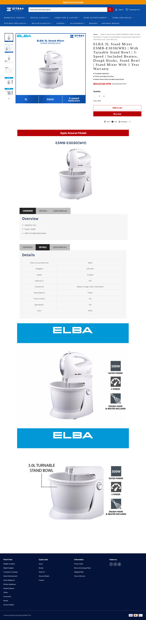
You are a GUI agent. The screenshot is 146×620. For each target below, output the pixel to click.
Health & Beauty (41, 23)
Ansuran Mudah (110, 23)
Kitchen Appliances (15, 23)
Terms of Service (79, 576)
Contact (41, 580)
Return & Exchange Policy (82, 568)
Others (60, 23)
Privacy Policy (78, 564)
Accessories (77, 23)
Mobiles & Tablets (14, 18)
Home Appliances (122, 18)
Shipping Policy (79, 572)
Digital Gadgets (39, 18)
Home (95, 34)
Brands (93, 23)
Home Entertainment (95, 18)
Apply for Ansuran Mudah (73, 2)
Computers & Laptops (66, 18)
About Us (42, 572)
